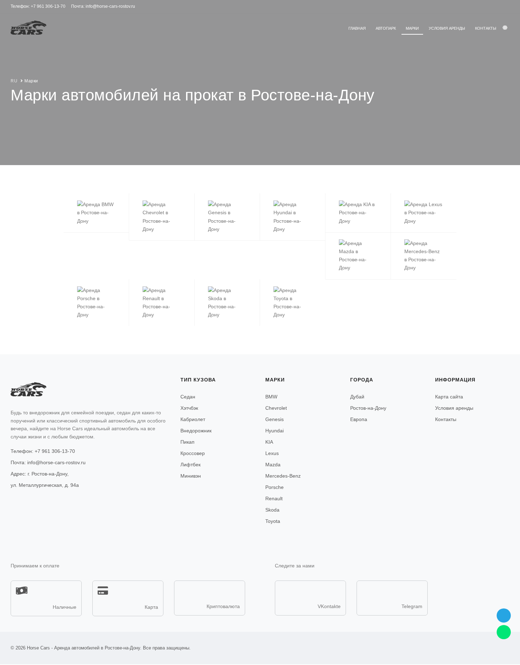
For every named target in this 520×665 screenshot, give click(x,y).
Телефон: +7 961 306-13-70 (43, 451)
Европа (358, 419)
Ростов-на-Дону (368, 408)
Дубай (357, 396)
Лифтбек (190, 464)
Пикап (187, 442)
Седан (187, 396)
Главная (357, 28)
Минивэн (190, 476)
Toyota (272, 521)
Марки (412, 28)
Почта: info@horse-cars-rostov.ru (48, 462)
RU (14, 80)
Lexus (272, 453)
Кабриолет (192, 419)
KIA (269, 442)
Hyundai (274, 430)
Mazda (273, 464)
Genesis (274, 419)
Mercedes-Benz (283, 476)
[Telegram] (504, 615)
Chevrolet (276, 408)
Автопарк (386, 28)
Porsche (274, 487)
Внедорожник (196, 430)
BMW (271, 396)
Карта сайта (449, 396)
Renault (274, 498)
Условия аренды (447, 28)
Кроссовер (192, 453)
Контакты (485, 28)
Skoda (272, 510)
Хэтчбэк (189, 408)
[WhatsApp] (504, 632)
